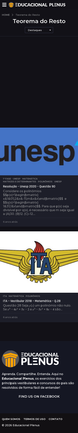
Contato (55, 419)
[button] (4, 5)
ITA (5, 296)
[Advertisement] (39, 87)
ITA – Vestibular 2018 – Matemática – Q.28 (32, 301)
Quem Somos (11, 419)
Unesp (58, 181)
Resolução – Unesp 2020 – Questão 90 (29, 186)
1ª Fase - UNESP (11, 179)
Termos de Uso (34, 419)
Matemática (29, 179)
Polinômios (45, 181)
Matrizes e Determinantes (19, 181)
